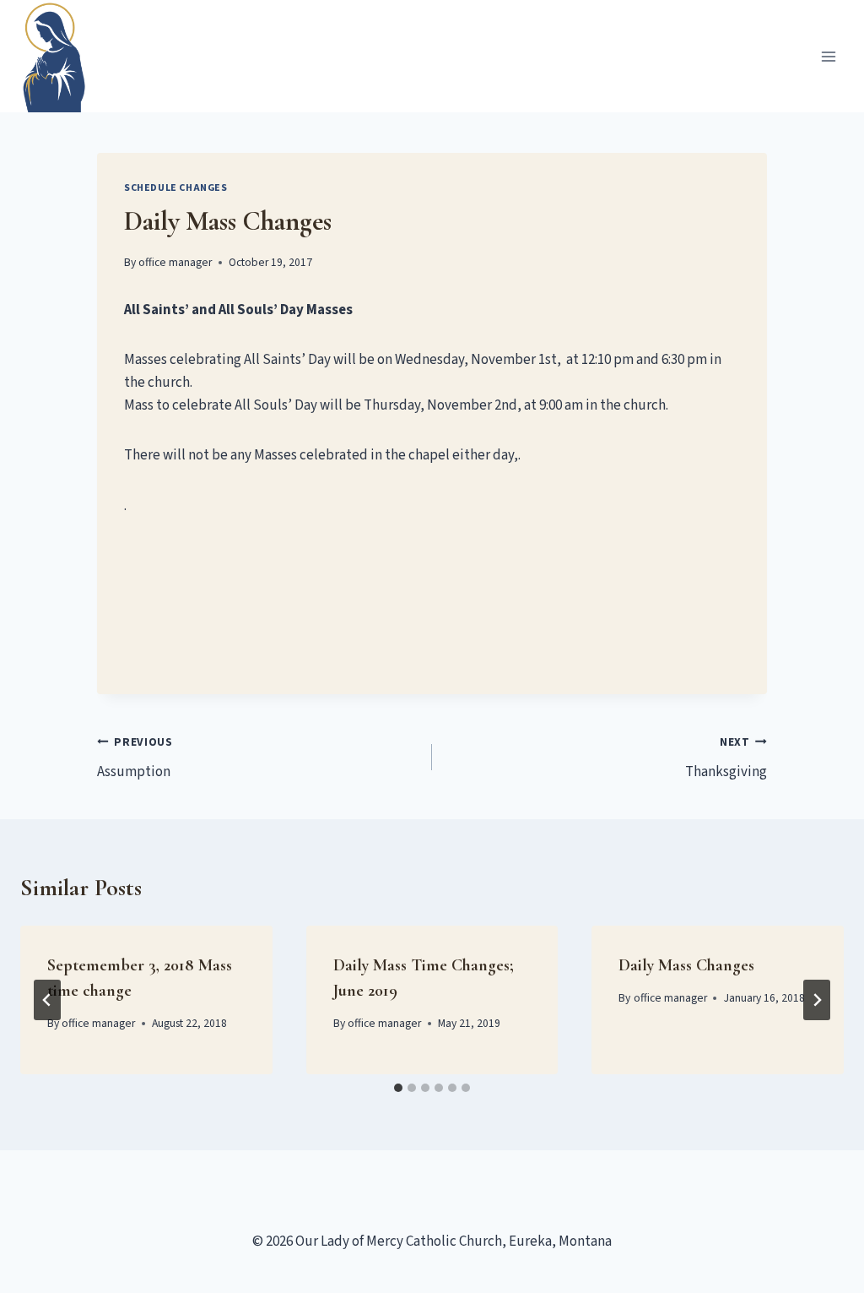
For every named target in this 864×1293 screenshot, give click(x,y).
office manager (175, 262)
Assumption (135, 758)
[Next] (816, 1000)
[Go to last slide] (47, 1000)
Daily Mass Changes (686, 965)
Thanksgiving (726, 758)
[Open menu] (828, 56)
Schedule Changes (176, 188)
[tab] (398, 1088)
